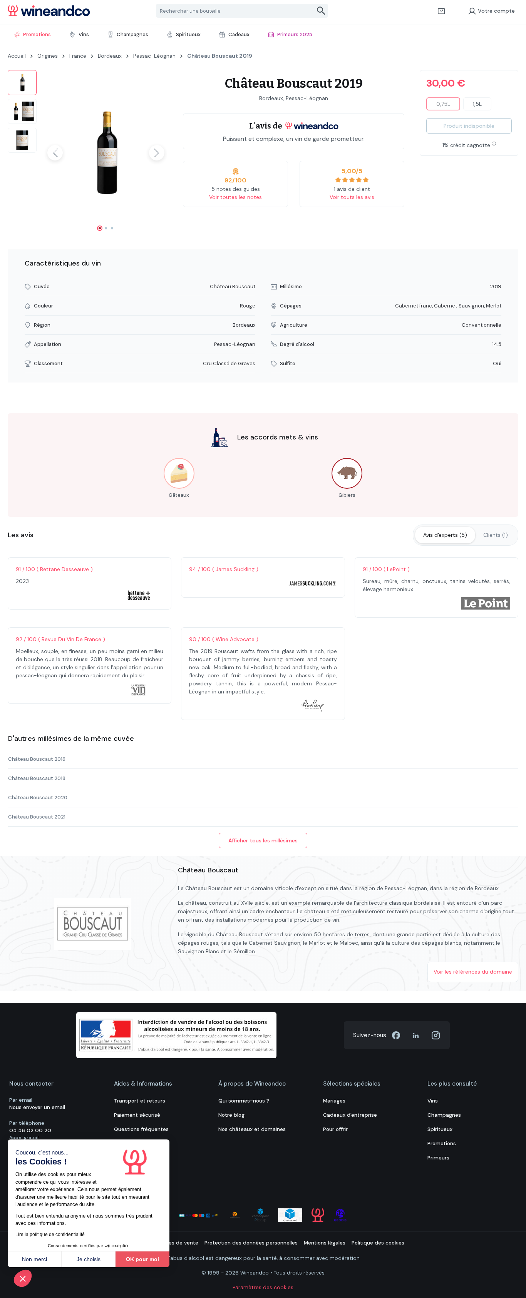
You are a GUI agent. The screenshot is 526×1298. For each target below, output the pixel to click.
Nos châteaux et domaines (252, 1129)
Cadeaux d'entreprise (350, 1115)
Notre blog (231, 1115)
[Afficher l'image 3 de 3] (112, 228)
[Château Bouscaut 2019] (106, 152)
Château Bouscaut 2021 (36, 817)
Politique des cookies (378, 1243)
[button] (22, 1278)
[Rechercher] (321, 11)
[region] (87, 153)
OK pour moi (142, 1259)
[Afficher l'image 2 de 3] (106, 228)
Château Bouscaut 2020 (37, 797)
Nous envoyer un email (37, 1107)
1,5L (477, 103)
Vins (432, 1101)
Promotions (441, 1143)
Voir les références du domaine (473, 971)
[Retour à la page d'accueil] (49, 10)
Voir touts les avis (352, 197)
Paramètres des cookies (263, 1287)
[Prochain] (156, 152)
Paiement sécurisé (137, 1115)
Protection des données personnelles (251, 1243)
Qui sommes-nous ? (243, 1101)
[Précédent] (55, 152)
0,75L (448, 105)
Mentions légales (324, 1243)
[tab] (445, 535)
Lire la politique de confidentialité (50, 1234)
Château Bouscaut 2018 (36, 778)
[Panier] (441, 10)
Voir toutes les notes (235, 197)
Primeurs (438, 1157)
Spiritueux (439, 1129)
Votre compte (496, 10)
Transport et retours (139, 1101)
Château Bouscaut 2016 (36, 759)
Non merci (34, 1259)
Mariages (334, 1101)
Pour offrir (335, 1129)
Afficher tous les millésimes (263, 840)
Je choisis (89, 1259)
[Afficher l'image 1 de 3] (100, 228)
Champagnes (444, 1115)
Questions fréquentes (141, 1129)
